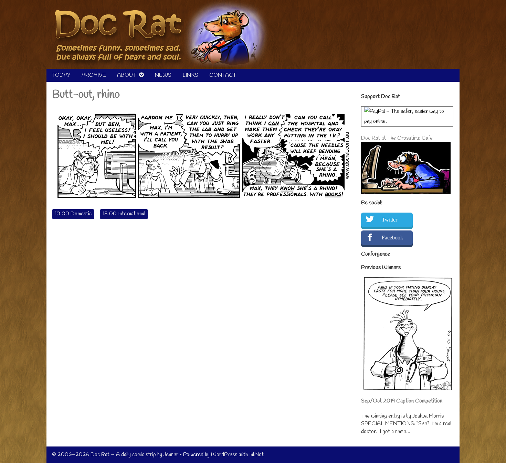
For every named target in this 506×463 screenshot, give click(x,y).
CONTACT (222, 75)
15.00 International (124, 213)
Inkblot (256, 454)
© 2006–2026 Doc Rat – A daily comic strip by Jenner (115, 454)
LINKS (190, 75)
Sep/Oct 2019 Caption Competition (401, 401)
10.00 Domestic (73, 213)
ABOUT (126, 75)
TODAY (61, 75)
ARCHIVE (94, 75)
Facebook (392, 237)
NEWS (163, 75)
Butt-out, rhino (86, 94)
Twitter (389, 220)
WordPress (224, 454)
